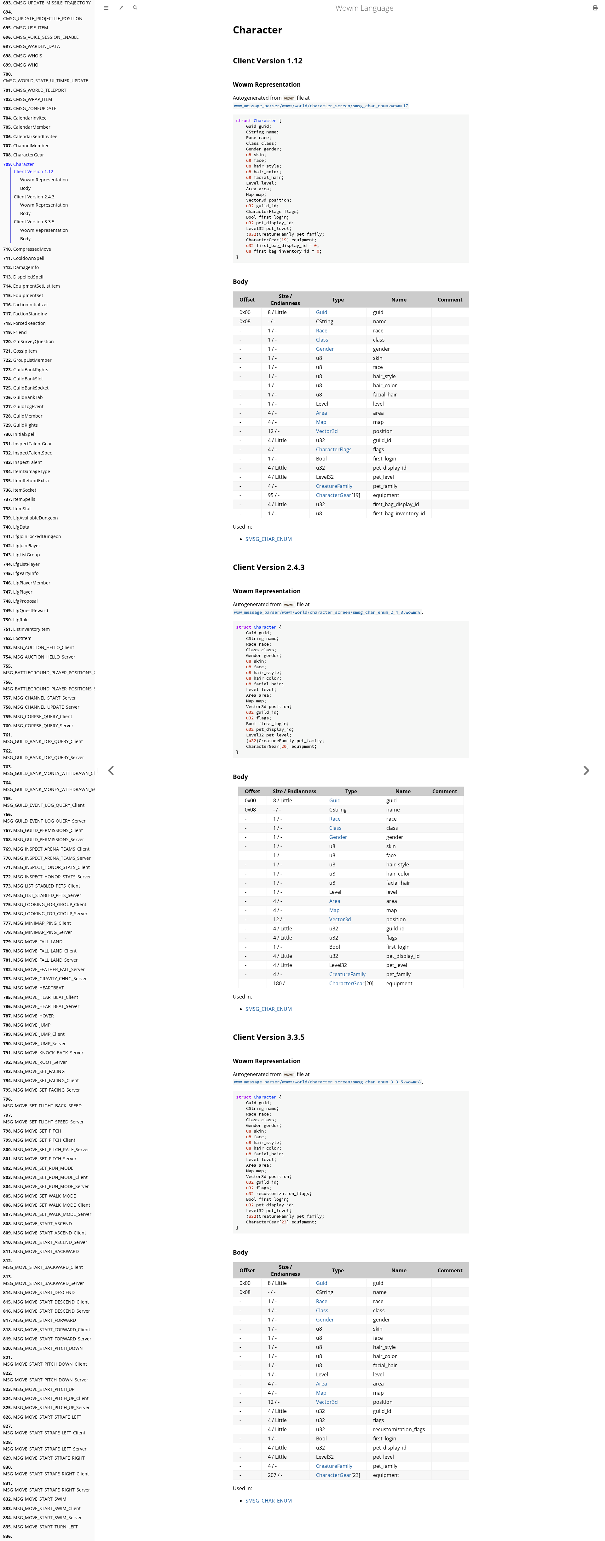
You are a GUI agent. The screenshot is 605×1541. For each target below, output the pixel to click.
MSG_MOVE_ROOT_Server (35, 1062)
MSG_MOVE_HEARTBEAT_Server (41, 1006)
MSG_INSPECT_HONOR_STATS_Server (47, 877)
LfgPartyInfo (20, 573)
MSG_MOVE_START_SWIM (34, 1499)
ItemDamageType (26, 471)
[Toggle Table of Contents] (106, 8)
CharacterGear (23, 155)
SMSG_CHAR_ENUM (268, 539)
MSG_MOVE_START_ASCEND (37, 1224)
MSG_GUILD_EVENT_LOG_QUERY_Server (44, 817)
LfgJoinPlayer (21, 545)
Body (25, 188)
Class (322, 339)
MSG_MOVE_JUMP (26, 1025)
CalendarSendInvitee (30, 136)
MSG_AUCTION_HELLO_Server (39, 657)
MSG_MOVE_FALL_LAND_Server (40, 960)
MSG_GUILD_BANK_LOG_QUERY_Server (43, 754)
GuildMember (23, 416)
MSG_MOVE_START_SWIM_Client (42, 1508)
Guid (321, 312)
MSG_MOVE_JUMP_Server (34, 1043)
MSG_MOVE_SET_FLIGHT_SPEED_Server (43, 1118)
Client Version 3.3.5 (34, 222)
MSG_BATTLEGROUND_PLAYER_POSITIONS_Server (55, 685)
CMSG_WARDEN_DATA (31, 46)
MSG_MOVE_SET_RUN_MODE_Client (45, 1177)
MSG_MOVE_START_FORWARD (39, 1320)
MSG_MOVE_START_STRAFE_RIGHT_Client (46, 1470)
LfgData (16, 527)
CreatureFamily (334, 486)
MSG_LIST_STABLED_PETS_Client (41, 886)
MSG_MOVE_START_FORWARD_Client (46, 1330)
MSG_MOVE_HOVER (28, 1016)
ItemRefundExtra (26, 480)
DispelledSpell (23, 277)
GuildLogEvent (23, 406)
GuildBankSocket (26, 388)
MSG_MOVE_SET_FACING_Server (41, 1090)
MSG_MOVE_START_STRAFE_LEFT (42, 1417)
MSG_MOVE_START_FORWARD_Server (47, 1339)
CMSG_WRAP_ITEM (27, 99)
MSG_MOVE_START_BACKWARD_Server (43, 1280)
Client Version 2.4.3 (34, 197)
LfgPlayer (17, 592)
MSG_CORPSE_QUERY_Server (38, 726)
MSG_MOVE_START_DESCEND (39, 1292)
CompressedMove (27, 249)
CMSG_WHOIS (22, 56)
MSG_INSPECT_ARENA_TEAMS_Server (47, 858)
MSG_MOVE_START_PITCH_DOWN (43, 1348)
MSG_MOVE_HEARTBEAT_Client (40, 997)
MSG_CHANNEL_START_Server (39, 698)
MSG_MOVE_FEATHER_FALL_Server (44, 969)
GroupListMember (27, 360)
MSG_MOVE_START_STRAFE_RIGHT (44, 1458)
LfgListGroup (21, 555)
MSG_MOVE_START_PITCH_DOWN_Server (45, 1376)
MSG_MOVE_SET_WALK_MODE (39, 1196)
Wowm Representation (44, 180)
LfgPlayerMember (26, 583)
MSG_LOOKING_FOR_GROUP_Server (45, 914)
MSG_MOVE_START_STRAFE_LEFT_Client (44, 1429)
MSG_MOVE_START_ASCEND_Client (44, 1233)
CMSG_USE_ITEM (25, 28)
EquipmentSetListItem (31, 286)
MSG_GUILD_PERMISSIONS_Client (43, 830)
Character (18, 164)
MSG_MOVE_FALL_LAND (32, 942)
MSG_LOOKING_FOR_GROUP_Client (44, 904)
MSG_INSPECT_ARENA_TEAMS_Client (46, 849)
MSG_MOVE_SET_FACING (34, 1071)
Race (321, 330)
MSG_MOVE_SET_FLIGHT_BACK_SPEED (42, 1102)
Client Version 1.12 (33, 171)
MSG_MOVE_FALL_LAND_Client (40, 951)
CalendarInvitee (25, 118)
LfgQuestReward (25, 610)
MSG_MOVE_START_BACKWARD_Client (43, 1263)
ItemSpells (19, 499)
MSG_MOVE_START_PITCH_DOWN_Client (45, 1360)
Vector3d (327, 431)
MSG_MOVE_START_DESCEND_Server (46, 1311)
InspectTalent (22, 462)
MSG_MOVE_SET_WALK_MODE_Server (47, 1214)
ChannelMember (26, 146)
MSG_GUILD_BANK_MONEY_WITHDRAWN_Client (53, 770)
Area (321, 412)
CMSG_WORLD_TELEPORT (34, 90)
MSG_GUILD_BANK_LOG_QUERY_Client (43, 738)
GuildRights (20, 425)
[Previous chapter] (111, 770)
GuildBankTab (23, 397)
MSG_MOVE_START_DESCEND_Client (46, 1302)
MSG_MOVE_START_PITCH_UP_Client (46, 1398)
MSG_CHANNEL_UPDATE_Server (41, 707)
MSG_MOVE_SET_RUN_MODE (38, 1168)
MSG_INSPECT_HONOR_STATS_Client (46, 867)
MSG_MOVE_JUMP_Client (34, 1034)
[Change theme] (121, 8)
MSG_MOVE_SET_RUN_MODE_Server (46, 1186)
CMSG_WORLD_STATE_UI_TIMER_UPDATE (45, 77)
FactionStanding (25, 314)
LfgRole (16, 620)
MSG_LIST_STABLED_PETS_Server (42, 895)
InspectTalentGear (27, 444)
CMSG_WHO (20, 65)
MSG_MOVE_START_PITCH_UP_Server (46, 1407)
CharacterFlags (334, 449)
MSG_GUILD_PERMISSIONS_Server (43, 839)
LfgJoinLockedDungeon (32, 536)
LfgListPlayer (21, 564)
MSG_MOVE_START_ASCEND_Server (45, 1242)
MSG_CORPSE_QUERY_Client (37, 716)
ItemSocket (19, 490)
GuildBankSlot (23, 379)
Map (321, 422)
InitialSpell (19, 434)
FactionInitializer (25, 305)
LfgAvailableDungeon (30, 518)
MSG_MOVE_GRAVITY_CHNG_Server (45, 978)
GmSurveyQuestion (28, 341)
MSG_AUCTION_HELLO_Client (38, 647)
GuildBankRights (25, 369)
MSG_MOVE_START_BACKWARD (41, 1251)
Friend (15, 332)
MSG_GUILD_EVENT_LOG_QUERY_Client (43, 801)
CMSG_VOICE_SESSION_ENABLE (41, 37)
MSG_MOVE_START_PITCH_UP (38, 1389)
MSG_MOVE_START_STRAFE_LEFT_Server (45, 1445)
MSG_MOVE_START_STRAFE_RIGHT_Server (46, 1486)
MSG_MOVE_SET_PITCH (32, 1131)
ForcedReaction (24, 323)
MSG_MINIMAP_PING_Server (37, 932)
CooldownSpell (23, 258)
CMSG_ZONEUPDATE (29, 108)
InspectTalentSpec (27, 453)
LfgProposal (20, 601)
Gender (325, 348)
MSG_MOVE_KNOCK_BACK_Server (43, 1053)
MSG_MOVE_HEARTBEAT (33, 988)
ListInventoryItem (26, 629)
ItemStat (17, 509)
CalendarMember (26, 127)
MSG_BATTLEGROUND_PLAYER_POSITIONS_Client (54, 669)
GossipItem (20, 351)
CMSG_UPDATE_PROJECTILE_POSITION (43, 15)
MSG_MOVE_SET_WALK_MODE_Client (46, 1205)
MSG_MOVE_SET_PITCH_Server (40, 1159)
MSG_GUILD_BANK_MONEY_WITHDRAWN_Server (53, 786)
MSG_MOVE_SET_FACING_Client (41, 1080)
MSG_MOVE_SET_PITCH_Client (39, 1140)
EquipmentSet (23, 295)
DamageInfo (21, 267)
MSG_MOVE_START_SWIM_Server (42, 1517)
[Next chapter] (586, 770)
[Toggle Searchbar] (135, 8)
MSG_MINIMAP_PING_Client (37, 923)
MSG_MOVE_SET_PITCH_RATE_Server (46, 1149)
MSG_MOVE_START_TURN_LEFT (40, 1527)
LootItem (17, 638)
